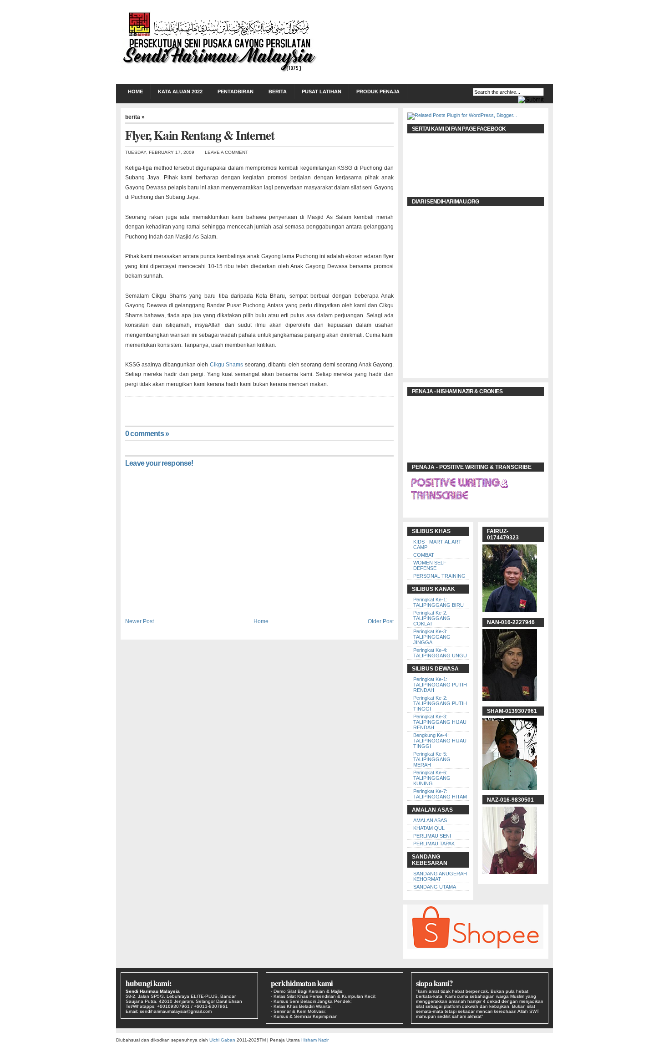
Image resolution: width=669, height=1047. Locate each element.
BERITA (278, 91)
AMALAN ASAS (430, 820)
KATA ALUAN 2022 (180, 91)
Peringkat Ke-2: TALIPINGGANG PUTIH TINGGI (440, 703)
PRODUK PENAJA (378, 91)
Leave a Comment (226, 152)
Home (135, 91)
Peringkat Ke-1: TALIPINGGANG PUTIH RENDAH (440, 684)
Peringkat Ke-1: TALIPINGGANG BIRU (438, 602)
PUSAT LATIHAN (321, 91)
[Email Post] (126, 406)
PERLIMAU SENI (432, 836)
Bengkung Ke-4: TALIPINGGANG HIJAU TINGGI (439, 740)
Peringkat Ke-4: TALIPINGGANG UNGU (440, 652)
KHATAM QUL (429, 828)
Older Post (381, 621)
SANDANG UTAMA (434, 886)
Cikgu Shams (227, 364)
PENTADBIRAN (235, 91)
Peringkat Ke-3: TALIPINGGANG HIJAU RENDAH (439, 722)
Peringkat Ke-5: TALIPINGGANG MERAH (432, 759)
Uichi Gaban (222, 1039)
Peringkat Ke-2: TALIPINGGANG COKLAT (432, 618)
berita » (135, 117)
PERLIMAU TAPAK (434, 843)
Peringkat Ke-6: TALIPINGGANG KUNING (432, 778)
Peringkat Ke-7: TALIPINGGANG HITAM (440, 793)
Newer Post (139, 621)
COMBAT (423, 555)
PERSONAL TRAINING (439, 576)
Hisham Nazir (315, 1039)
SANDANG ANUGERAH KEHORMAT (440, 876)
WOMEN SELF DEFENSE (429, 565)
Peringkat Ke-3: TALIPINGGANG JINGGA (432, 637)
